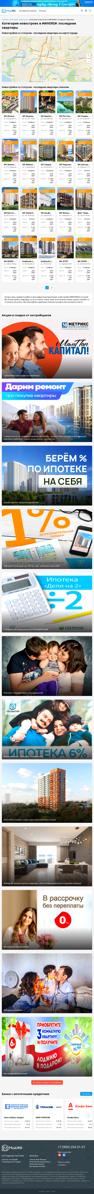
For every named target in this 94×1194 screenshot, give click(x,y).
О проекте (62, 1165)
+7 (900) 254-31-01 (71, 1147)
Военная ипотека (36, 1164)
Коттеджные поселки (13, 1156)
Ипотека (33, 1156)
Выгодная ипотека (37, 1166)
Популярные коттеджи (11, 1162)
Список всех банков (37, 1159)
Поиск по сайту (64, 1162)
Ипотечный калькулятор (39, 1162)
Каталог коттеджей (10, 1159)
